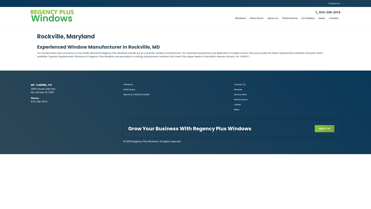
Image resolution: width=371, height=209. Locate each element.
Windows (240, 18)
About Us (273, 18)
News (322, 18)
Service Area (240, 94)
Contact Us (334, 3)
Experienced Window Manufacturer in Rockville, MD (98, 47)
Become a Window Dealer (137, 94)
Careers (333, 18)
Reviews (238, 89)
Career (237, 104)
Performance (290, 18)
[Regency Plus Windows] (82, 15)
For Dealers (308, 18)
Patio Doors (256, 18)
